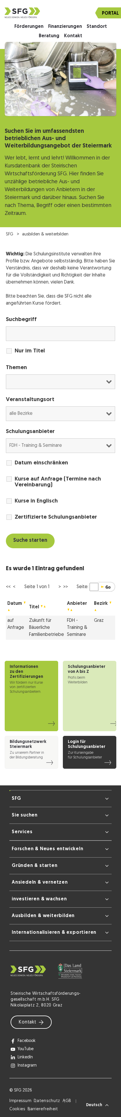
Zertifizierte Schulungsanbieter (56, 517)
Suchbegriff (21, 319)
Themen (16, 368)
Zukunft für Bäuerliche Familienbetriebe (46, 627)
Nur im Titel (30, 351)
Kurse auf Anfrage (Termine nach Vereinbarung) (58, 482)
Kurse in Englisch (36, 501)
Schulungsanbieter (30, 431)
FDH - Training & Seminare (77, 627)
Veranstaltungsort (30, 400)
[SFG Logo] (60, 13)
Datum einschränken (41, 463)
